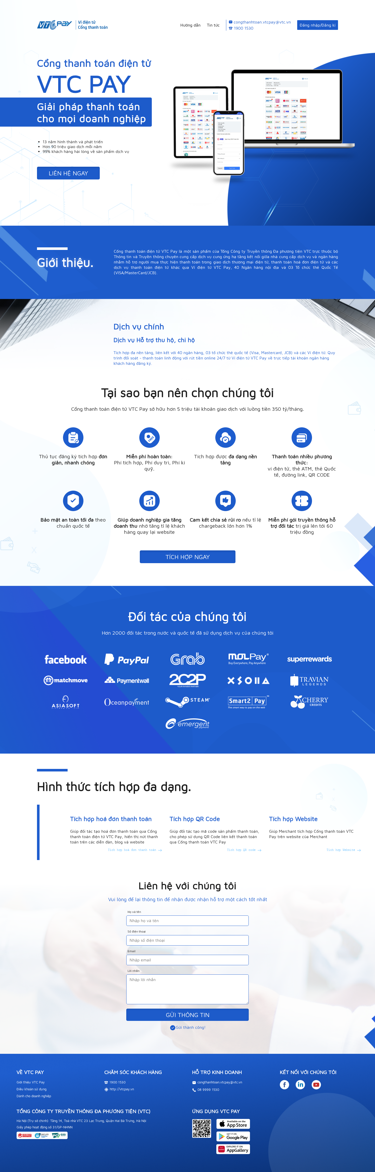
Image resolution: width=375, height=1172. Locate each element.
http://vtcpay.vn (122, 1089)
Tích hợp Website (342, 850)
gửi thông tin (187, 1014)
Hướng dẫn (190, 25)
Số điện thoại (137, 931)
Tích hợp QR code (242, 850)
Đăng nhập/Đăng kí (317, 25)
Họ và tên (134, 912)
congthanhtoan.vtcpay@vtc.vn (262, 22)
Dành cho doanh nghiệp (34, 1096)
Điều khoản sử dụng (31, 1089)
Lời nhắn (134, 971)
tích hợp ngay (188, 556)
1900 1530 (243, 28)
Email (131, 951)
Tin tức (213, 25)
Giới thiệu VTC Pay (31, 1082)
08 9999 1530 (208, 1090)
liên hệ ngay (68, 173)
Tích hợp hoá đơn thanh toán (133, 850)
